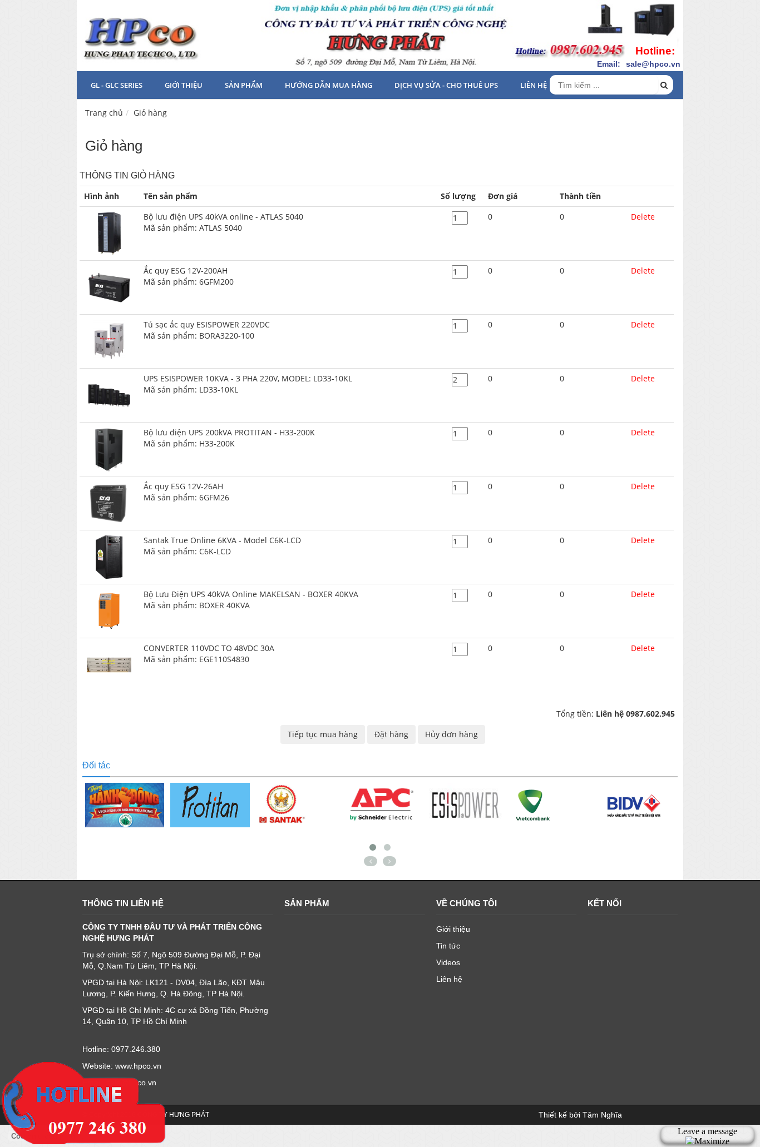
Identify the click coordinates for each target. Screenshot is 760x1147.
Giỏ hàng (150, 112)
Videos (448, 962)
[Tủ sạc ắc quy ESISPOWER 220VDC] (109, 340)
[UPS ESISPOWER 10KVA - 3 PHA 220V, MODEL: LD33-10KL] (109, 394)
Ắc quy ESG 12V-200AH (189, 276)
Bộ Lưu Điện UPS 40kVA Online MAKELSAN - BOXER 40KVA (251, 599)
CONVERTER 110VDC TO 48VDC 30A (209, 653)
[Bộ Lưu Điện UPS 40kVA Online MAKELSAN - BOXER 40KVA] (109, 610)
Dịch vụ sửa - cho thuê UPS (446, 85)
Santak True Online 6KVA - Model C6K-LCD (222, 546)
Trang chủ (104, 112)
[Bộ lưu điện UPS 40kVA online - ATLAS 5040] (109, 232)
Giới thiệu (184, 85)
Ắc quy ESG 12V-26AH (186, 492)
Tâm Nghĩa (602, 1114)
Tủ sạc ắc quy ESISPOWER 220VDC (207, 330)
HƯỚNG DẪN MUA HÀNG (328, 85)
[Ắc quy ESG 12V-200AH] (109, 286)
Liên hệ (533, 85)
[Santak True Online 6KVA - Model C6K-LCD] (109, 556)
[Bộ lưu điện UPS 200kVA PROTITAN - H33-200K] (109, 448)
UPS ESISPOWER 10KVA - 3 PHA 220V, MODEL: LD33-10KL (248, 384)
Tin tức (448, 945)
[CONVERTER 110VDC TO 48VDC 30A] (109, 664)
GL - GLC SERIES (116, 85)
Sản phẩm (244, 85)
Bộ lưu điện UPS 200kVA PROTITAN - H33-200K (229, 438)
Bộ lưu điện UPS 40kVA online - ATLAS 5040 (223, 222)
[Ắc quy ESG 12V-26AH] (109, 502)
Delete (643, 216)
